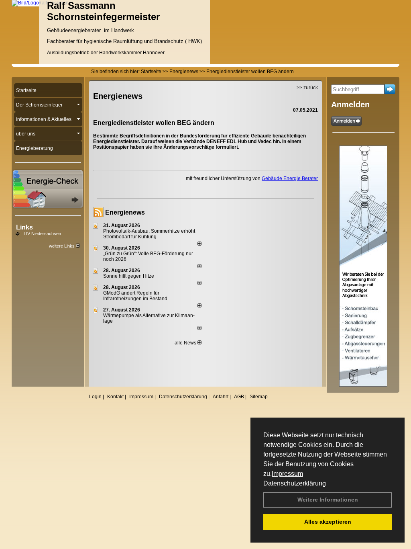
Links (24, 227)
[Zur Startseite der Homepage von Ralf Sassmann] (25, 3)
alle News (186, 343)
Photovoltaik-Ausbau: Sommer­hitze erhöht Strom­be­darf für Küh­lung (149, 234)
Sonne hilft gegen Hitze (128, 276)
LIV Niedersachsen (42, 233)
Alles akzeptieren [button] (327, 521)
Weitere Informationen (327, 499)
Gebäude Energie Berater (290, 178)
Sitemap (259, 396)
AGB (239, 396)
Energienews (125, 212)
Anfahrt (220, 396)
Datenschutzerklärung (294, 483)
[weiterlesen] (199, 244)
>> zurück (307, 87)
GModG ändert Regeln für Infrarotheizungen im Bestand (135, 295)
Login (95, 396)
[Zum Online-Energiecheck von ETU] (48, 207)
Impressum (287, 473)
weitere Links (62, 246)
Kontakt (115, 396)
